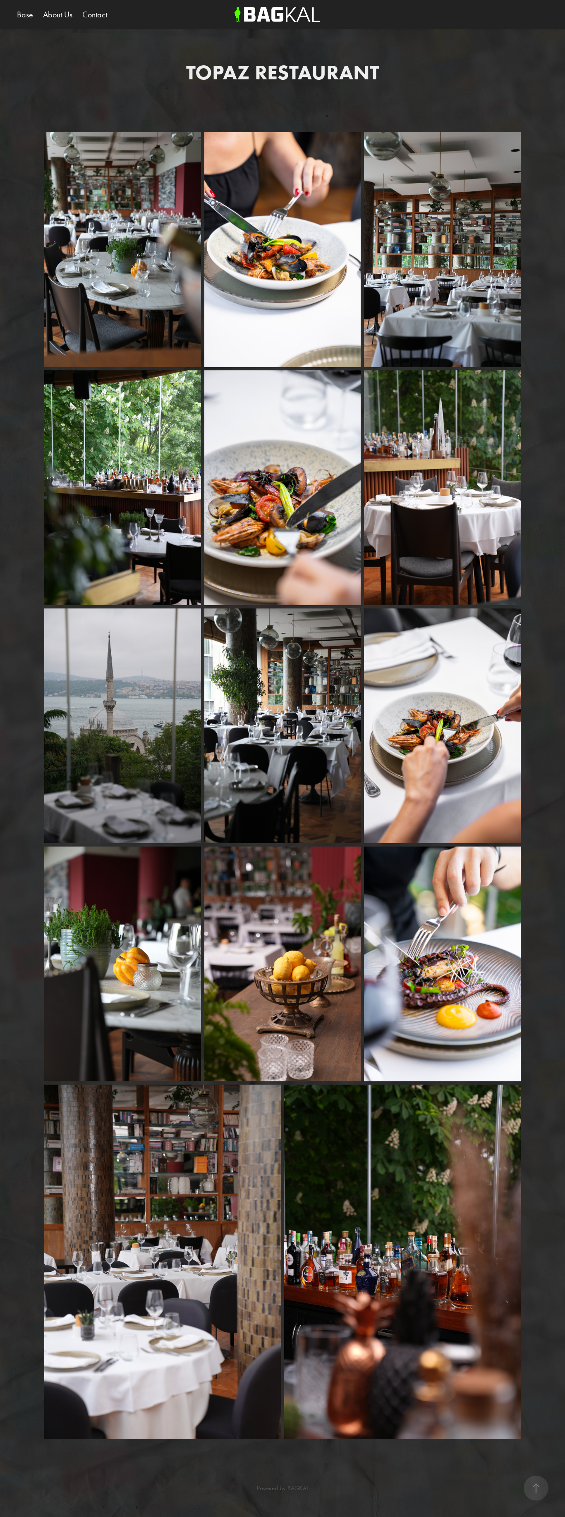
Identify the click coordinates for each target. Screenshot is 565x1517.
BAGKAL (298, 1488)
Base (25, 14)
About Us (57, 14)
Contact (94, 14)
